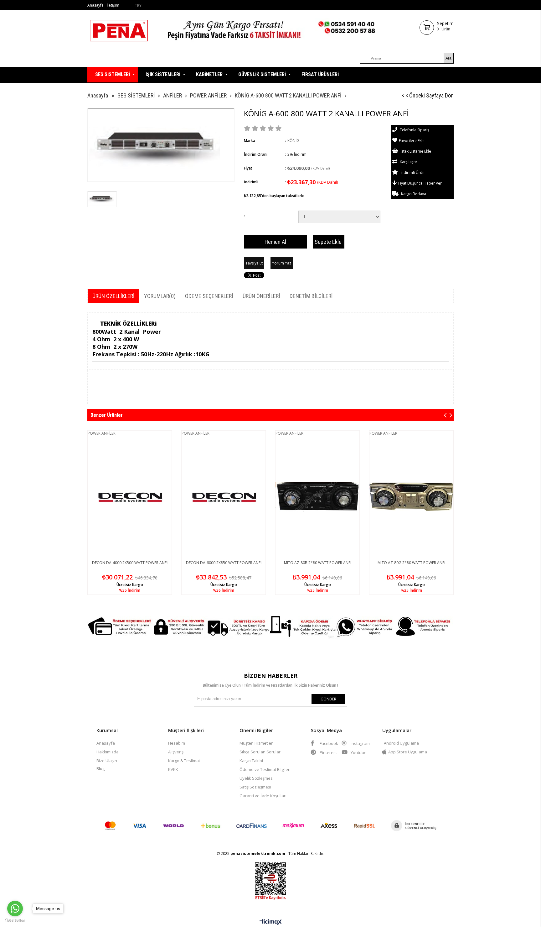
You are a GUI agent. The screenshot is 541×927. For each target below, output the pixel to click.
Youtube (358, 752)
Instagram (360, 743)
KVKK (173, 769)
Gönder (328, 699)
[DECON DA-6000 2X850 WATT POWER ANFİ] (223, 497)
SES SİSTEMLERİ (112, 74)
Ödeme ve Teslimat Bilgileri (265, 769)
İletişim (113, 5)
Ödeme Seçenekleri (209, 296)
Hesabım (176, 743)
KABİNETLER (209, 74)
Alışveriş (175, 752)
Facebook (328, 743)
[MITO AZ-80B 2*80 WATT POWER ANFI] (317, 497)
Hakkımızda (107, 752)
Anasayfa (95, 5)
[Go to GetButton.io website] (15, 921)
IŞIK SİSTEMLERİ (163, 74)
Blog (100, 768)
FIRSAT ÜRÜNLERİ (320, 74)
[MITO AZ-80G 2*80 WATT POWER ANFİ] (411, 497)
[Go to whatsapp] (15, 908)
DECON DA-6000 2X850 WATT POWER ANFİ (223, 562)
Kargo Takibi (251, 760)
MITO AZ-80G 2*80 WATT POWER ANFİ (411, 562)
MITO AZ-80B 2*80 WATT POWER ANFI (317, 562)
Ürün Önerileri (261, 296)
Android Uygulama (401, 743)
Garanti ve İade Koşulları (263, 796)
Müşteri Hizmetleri (257, 743)
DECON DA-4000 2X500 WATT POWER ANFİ (129, 562)
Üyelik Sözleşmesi (257, 778)
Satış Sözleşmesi (255, 787)
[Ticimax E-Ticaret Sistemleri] (271, 922)
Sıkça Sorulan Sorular (260, 752)
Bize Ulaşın (106, 760)
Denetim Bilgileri (311, 296)
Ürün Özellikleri (113, 296)
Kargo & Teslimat (184, 760)
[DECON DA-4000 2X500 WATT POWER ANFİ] (130, 497)
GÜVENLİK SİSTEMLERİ (262, 74)
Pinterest (328, 752)
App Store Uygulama (407, 752)
